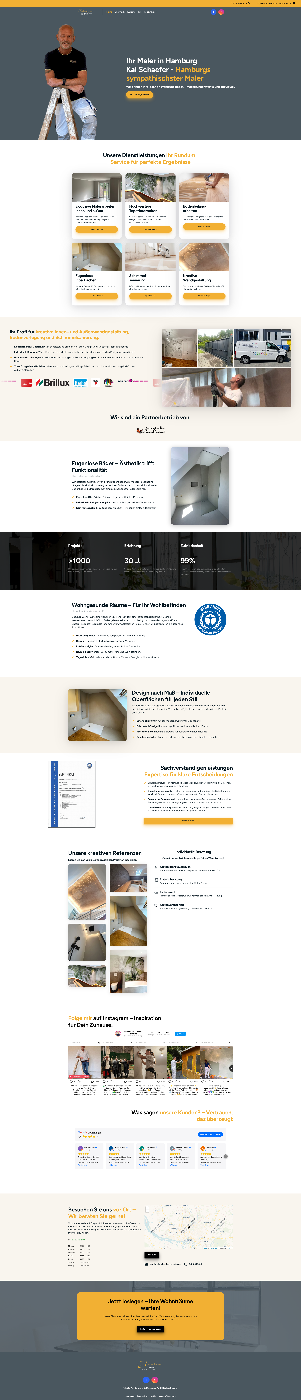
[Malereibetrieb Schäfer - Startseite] (86, 12)
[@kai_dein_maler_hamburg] (118, 1033)
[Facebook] (213, 12)
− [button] (147, 1211)
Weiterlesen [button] (82, 1165)
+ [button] (147, 1208)
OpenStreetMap (214, 1248)
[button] (75, 1156)
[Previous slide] (68, 1068)
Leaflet (205, 1248)
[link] (152, 1255)
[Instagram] (221, 12)
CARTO (230, 1248)
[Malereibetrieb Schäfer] (150, 430)
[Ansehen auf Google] (80, 1148)
